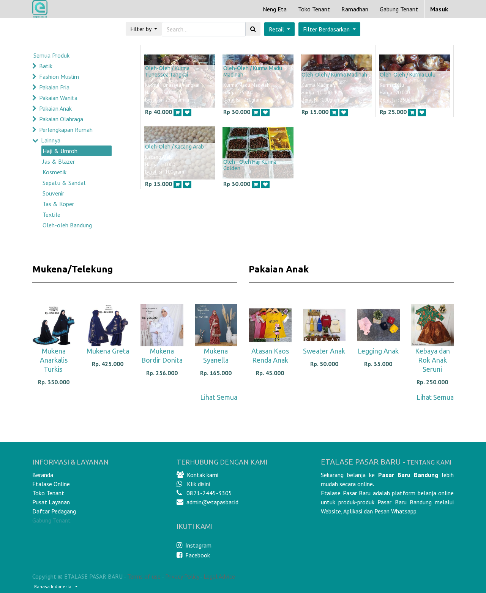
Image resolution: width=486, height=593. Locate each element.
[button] (329, 29)
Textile (51, 214)
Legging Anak (378, 351)
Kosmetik (54, 172)
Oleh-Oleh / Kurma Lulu (408, 75)
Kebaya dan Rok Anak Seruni (432, 360)
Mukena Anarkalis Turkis (54, 360)
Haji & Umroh (60, 151)
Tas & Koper (58, 204)
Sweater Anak (324, 351)
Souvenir (53, 193)
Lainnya (50, 140)
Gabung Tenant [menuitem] (399, 9)
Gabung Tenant (51, 520)
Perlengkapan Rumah (66, 129)
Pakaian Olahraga (61, 119)
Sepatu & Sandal (64, 182)
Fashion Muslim (59, 76)
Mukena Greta (108, 351)
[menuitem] (274, 9)
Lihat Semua (218, 397)
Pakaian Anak (55, 108)
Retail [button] (277, 29)
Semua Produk (51, 55)
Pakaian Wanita (58, 98)
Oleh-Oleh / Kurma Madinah (334, 75)
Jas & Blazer (59, 161)
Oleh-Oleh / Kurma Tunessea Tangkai (167, 71)
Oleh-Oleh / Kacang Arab (174, 147)
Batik (45, 66)
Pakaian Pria (54, 87)
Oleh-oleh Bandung (67, 225)
